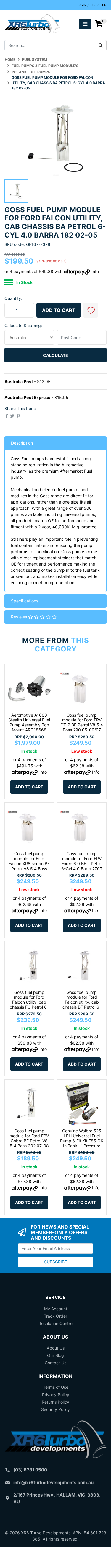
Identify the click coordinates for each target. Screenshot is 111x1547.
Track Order (55, 1316)
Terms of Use (55, 1387)
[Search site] (101, 45)
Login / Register (91, 5)
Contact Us (55, 1362)
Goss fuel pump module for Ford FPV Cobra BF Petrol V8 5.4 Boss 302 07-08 (29, 1138)
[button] (90, 310)
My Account (55, 1308)
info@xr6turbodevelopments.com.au (53, 1482)
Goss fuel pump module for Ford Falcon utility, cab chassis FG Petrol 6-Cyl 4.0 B (29, 1002)
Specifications (24, 600)
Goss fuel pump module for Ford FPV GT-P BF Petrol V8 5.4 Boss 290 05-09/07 (81, 722)
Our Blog (55, 1355)
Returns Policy (55, 1401)
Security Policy (55, 1409)
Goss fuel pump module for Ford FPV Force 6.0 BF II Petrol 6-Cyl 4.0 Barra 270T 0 (81, 863)
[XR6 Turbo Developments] (32, 23)
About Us (56, 1347)
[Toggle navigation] (85, 24)
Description (22, 442)
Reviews (19, 616)
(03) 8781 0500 (30, 1470)
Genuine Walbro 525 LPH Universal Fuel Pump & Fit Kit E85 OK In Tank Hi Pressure (81, 1138)
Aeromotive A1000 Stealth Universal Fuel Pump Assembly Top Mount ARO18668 (29, 722)
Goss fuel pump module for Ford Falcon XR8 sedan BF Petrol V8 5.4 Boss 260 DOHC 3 (29, 863)
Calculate (55, 355)
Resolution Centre (55, 1323)
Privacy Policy (55, 1394)
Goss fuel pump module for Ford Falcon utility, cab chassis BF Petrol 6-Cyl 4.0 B (81, 1002)
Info (95, 271)
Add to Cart (58, 310)
